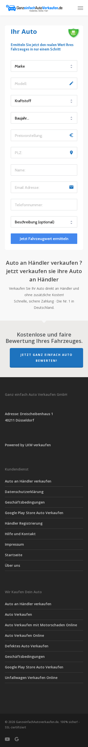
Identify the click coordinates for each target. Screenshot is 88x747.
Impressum (14, 544)
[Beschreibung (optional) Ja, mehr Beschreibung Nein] (44, 222)
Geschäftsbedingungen (25, 502)
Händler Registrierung (24, 523)
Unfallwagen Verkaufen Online (31, 677)
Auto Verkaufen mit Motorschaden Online (41, 625)
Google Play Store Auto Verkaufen (34, 512)
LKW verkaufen (38, 445)
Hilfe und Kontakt (20, 533)
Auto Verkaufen (18, 614)
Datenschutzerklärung (24, 491)
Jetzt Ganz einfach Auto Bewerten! (47, 358)
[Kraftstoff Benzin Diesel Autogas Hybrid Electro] (44, 101)
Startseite (13, 555)
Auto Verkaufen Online (24, 635)
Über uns (12, 565)
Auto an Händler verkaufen (28, 481)
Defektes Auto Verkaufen (26, 646)
